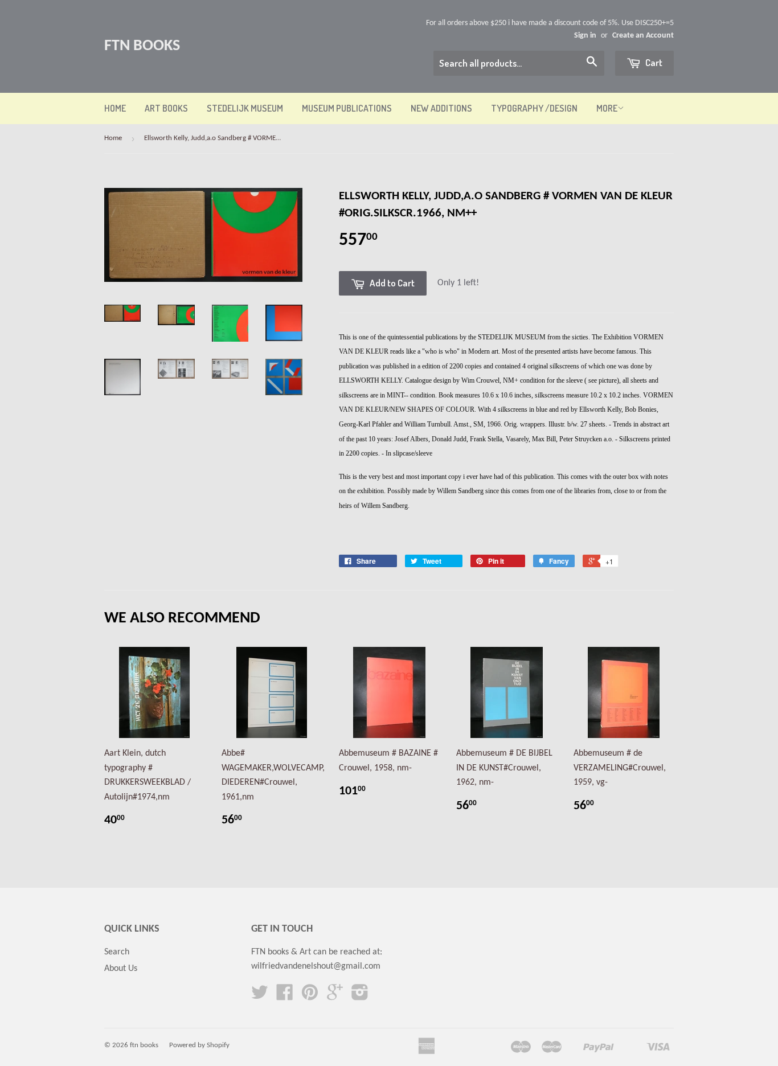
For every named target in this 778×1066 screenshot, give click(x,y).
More (606, 108)
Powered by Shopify (199, 1045)
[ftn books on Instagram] (359, 996)
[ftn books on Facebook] (284, 996)
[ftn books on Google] (334, 996)
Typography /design (534, 108)
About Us (120, 968)
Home (115, 108)
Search (116, 952)
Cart (653, 62)
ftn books (142, 46)
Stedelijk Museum (245, 108)
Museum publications (347, 108)
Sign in (585, 35)
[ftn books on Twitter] (259, 996)
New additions (441, 108)
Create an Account (643, 35)
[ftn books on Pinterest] (309, 996)
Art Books (166, 108)
